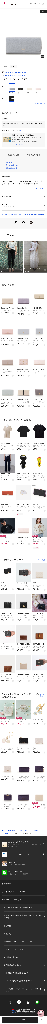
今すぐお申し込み (17, 144)
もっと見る (39, 189)
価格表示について (11, 162)
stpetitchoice (11, 831)
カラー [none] (4, 86)
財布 (6, 833)
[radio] (12, 88)
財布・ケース (35, 831)
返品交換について (11, 168)
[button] (23, 36)
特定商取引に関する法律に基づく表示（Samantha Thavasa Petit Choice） (23, 215)
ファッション (23, 831)
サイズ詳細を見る (39, 103)
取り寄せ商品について (13, 165)
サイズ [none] (4, 99)
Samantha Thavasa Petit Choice (15, 72)
